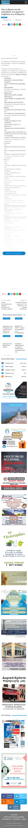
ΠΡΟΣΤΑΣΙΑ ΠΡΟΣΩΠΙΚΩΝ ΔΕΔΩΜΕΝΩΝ (14, 817)
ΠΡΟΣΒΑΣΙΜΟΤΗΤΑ (7, 819)
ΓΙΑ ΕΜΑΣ (23, 819)
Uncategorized (4, 17)
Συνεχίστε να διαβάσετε (14, 253)
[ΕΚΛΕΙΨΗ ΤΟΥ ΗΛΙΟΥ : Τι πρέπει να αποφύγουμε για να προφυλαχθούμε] (20, 321)
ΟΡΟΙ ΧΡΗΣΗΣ (14, 814)
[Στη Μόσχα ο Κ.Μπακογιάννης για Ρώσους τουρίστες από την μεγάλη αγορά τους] (20, 338)
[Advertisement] (14, 41)
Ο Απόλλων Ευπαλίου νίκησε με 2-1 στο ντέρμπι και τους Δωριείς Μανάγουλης (21, 306)
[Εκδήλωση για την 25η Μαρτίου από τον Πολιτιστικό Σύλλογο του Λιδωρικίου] (8, 321)
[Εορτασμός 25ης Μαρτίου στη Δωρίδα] (8, 338)
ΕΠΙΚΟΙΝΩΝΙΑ (16, 819)
